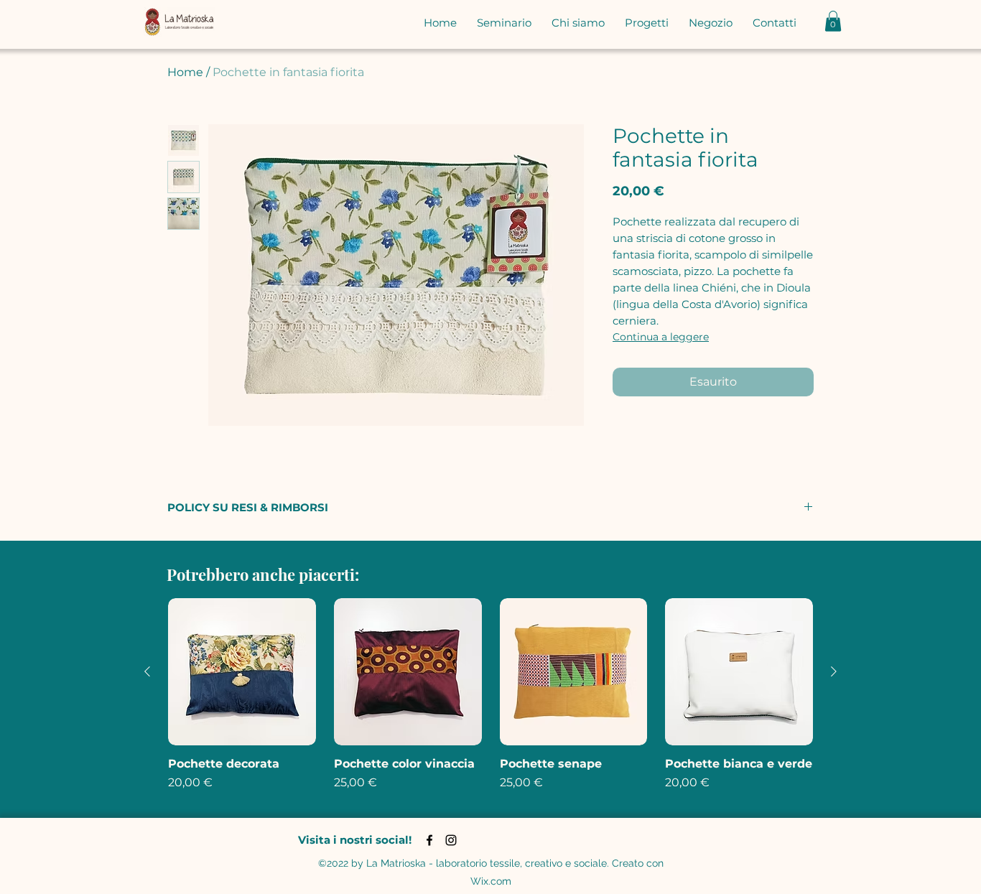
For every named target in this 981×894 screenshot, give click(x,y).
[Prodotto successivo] (833, 671)
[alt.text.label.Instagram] (451, 840)
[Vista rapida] (242, 672)
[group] (490, 702)
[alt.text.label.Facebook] (429, 840)
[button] (833, 21)
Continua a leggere (661, 336)
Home (185, 72)
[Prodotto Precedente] (147, 671)
